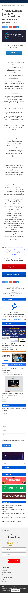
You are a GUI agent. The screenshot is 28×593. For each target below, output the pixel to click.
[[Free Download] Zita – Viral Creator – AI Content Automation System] (14, 384)
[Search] (24, 463)
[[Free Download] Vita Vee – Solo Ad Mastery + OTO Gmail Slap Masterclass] (14, 334)
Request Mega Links (6, 572)
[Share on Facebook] (3, 27)
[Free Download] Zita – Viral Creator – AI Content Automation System (13, 394)
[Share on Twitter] (6, 27)
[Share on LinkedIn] (17, 27)
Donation (7, 260)
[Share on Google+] (10, 27)
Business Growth (6, 22)
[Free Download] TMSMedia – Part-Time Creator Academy (13, 369)
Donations (4, 570)
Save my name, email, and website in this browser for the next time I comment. (13, 441)
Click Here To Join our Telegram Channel (11, 319)
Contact (4, 581)
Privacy (4, 574)
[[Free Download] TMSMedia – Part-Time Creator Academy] (14, 359)
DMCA (3, 579)
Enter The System (14, 561)
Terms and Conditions (7, 577)
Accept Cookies (15, 590)
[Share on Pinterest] (14, 27)
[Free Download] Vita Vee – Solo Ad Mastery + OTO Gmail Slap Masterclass (13, 344)
